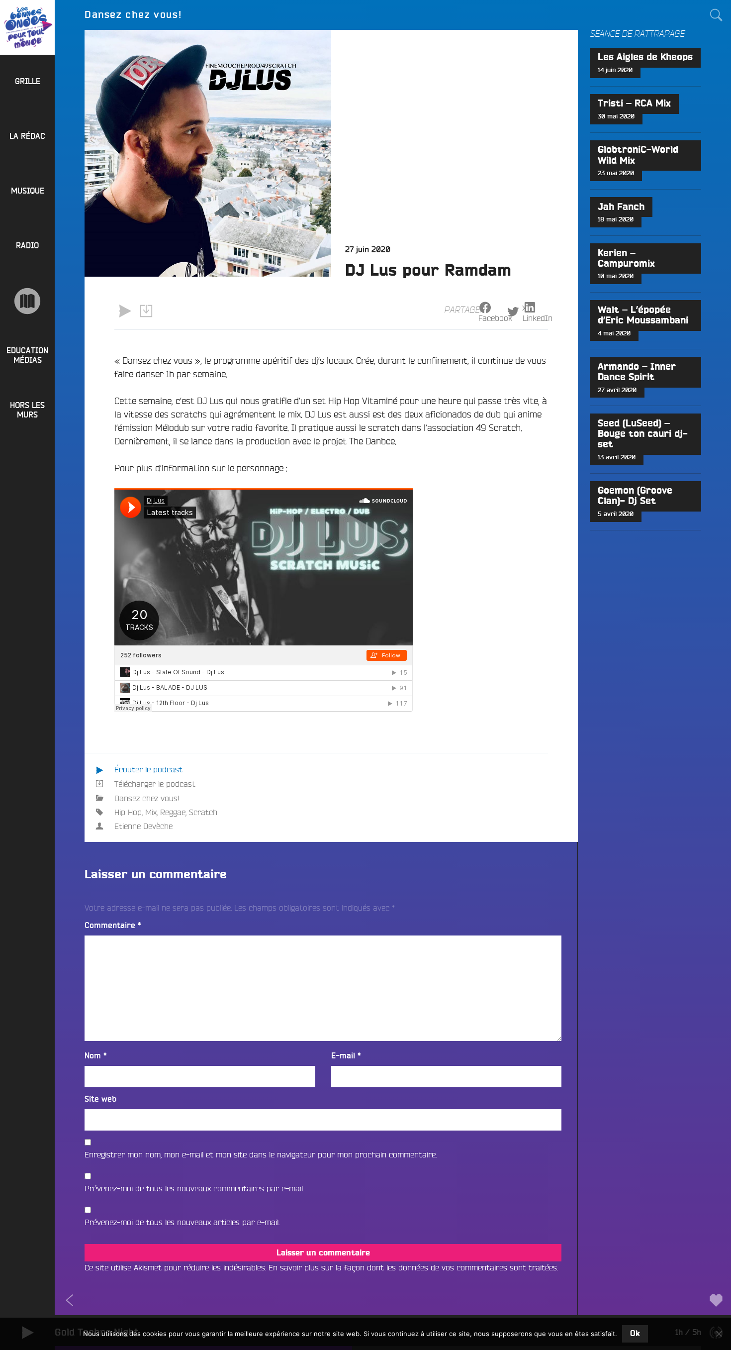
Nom (96, 1056)
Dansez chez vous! (147, 798)
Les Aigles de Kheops (645, 57)
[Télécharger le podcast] (145, 311)
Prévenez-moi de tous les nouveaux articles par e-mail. (182, 1222)
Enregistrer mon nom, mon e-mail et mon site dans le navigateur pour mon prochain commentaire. (261, 1154)
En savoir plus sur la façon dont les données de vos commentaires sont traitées (413, 1267)
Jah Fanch (621, 207)
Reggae (172, 812)
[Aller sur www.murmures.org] (27, 301)
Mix (151, 812)
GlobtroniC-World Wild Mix (638, 155)
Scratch (203, 812)
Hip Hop (128, 812)
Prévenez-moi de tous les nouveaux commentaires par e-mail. (194, 1188)
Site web (100, 1099)
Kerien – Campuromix (626, 259)
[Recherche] (716, 14)
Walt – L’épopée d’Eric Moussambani (643, 315)
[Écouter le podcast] (124, 311)
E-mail (346, 1056)
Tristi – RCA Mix (634, 103)
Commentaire (113, 926)
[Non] (719, 1334)
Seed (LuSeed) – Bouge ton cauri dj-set (643, 434)
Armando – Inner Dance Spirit (637, 372)
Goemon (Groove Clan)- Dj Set (635, 496)
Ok (635, 1334)
